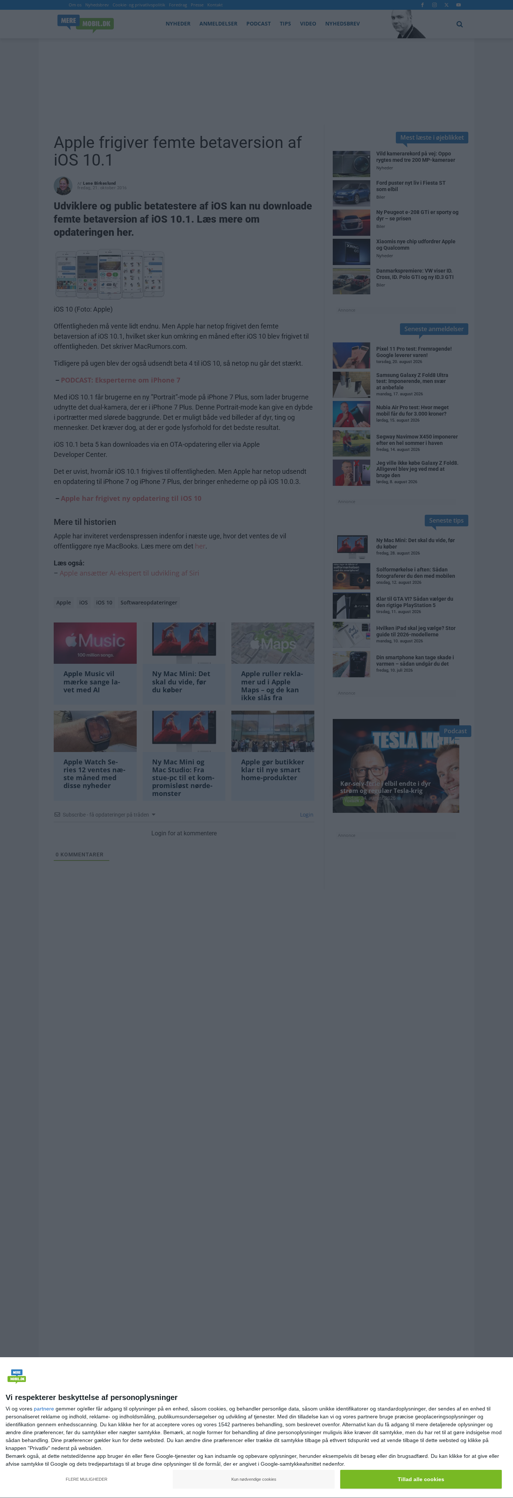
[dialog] (256, 1428)
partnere (44, 1408)
